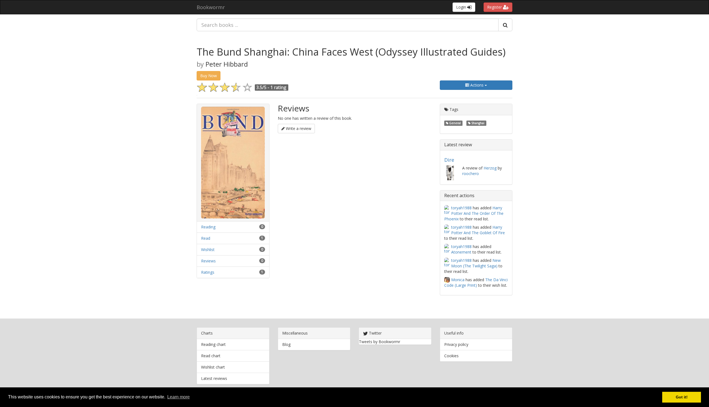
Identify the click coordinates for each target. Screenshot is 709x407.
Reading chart (213, 344)
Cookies (451, 355)
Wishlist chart (213, 367)
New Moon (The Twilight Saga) (476, 263)
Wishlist (208, 249)
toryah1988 (461, 207)
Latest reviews (214, 378)
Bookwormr (211, 7)
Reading (208, 226)
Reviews (208, 260)
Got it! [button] (682, 397)
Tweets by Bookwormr (379, 341)
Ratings (207, 272)
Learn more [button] (178, 397)
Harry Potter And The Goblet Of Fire (478, 230)
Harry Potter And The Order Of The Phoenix (474, 213)
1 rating (278, 87)
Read (205, 238)
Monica (457, 279)
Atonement (461, 252)
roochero (470, 173)
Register (495, 7)
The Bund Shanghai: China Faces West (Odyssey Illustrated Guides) (351, 52)
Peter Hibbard (226, 64)
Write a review (298, 128)
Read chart (210, 355)
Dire (449, 159)
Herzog (490, 168)
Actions (477, 85)
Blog (286, 344)
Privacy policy (456, 344)
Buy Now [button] (208, 75)
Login (461, 7)
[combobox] (348, 25)
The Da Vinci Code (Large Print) (476, 282)
